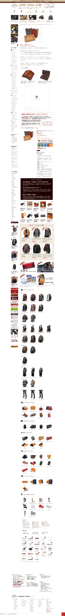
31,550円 (23, 240)
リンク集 (47, 607)
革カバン (14, 12)
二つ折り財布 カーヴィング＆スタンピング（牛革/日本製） (36, 220)
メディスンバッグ (14, 68)
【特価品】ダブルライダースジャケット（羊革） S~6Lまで (14, 285)
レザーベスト (13, 55)
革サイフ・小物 (28, 12)
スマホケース (13, 96)
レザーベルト (13, 100)
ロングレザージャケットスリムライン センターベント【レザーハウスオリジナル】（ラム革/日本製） (47, 255)
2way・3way (13, 86)
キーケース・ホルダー (15, 99)
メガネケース (13, 109)
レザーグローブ (14, 71)
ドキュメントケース (14, 115)
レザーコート (13, 62)
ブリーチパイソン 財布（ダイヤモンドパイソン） (43, 209)
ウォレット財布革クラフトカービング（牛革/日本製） (29, 220)
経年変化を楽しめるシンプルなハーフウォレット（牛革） (22, 209)
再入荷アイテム (43, 12)
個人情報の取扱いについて (49, 611)
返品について (43, 574)
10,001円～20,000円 (14, 137)
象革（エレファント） (15, 157)
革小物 (12, 129)
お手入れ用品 (13, 122)
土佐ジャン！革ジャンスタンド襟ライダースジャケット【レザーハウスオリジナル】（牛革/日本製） (37, 255)
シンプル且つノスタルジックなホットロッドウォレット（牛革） (22, 220)
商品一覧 (24, 7)
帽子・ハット (13, 108)
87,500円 (34, 257)
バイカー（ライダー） (28, 24)
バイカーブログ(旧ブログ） (49, 602)
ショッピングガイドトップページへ (46, 591)
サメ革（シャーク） (14, 164)
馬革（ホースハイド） (15, 151)
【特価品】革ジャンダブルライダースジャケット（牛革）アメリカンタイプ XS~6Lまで (47, 239)
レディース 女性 (14, 125)
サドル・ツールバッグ (24, 600)
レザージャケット (14, 52)
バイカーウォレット (32, 600)
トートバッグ (13, 77)
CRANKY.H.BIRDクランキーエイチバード (15, 187)
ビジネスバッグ (14, 85)
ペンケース (13, 116)
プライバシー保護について (31, 582)
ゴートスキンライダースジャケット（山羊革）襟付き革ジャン (14, 247)
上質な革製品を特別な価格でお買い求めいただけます (50, 21)
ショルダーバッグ (14, 76)
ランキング (50, 12)
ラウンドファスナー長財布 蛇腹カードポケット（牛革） (49, 220)
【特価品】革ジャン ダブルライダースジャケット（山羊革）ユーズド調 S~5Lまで (14, 234)
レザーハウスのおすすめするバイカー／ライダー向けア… (14, 21)
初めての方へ (20, 7)
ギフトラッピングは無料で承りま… (41, 21)
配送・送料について (30, 574)
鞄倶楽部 (13, 220)
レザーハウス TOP (22, 24)
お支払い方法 (32, 7)
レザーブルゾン (14, 56)
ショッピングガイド (36, 8)
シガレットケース (14, 105)
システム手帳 (39, 602)
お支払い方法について (16, 574)
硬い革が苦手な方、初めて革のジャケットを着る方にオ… (23, 21)
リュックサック (14, 80)
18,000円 (34, 241)
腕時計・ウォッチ (14, 103)
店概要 (47, 600)
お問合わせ (36, 7)
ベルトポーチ (13, 104)
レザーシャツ (15, 602)
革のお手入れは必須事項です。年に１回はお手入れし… (32, 21)
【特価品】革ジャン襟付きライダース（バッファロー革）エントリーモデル (36, 239)
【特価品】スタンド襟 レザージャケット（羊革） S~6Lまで (14, 259)
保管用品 (39, 606)
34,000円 (44, 241)
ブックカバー (13, 114)
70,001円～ (13, 142)
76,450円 (44, 257)
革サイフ (13, 128)
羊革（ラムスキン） (14, 154)
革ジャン (21, 12)
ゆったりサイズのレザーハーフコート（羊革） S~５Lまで (14, 272)
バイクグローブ (23, 602)
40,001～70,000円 (14, 141)
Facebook (47, 603)
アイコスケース (31, 608)
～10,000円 (13, 136)
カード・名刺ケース (32, 606)
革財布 (12, 93)
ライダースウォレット (15, 92)
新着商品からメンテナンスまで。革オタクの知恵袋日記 (25, 8)
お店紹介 (40, 7)
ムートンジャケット (14, 61)
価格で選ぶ (28, 7)
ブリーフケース (14, 82)
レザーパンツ (13, 63)
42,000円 (23, 256)
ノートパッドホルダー (15, 119)
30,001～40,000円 (14, 140)
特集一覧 (36, 12)
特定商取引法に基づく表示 (49, 610)
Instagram (47, 604)
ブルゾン (15, 604)
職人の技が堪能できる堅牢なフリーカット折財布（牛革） (36, 209)
